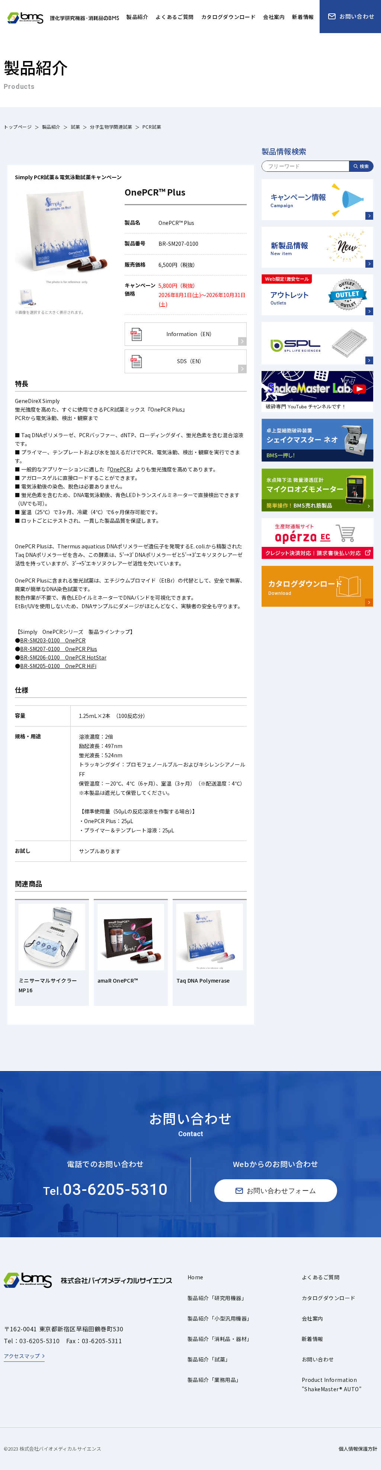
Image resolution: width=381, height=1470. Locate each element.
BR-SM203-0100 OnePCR (53, 640)
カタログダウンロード (329, 1298)
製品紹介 (51, 126)
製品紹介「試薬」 (209, 1359)
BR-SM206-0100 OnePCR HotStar (63, 657)
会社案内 (312, 1318)
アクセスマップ (22, 1356)
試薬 (75, 126)
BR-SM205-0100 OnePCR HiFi (58, 666)
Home (196, 1277)
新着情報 (312, 1338)
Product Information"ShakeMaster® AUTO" (332, 1384)
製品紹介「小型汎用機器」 (220, 1318)
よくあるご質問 (320, 1277)
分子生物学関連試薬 (111, 126)
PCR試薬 (152, 126)
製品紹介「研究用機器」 (217, 1298)
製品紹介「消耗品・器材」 (220, 1338)
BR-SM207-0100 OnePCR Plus (58, 648)
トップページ (18, 126)
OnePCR (120, 469)
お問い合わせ (318, 1359)
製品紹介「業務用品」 (214, 1379)
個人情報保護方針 (358, 1448)
